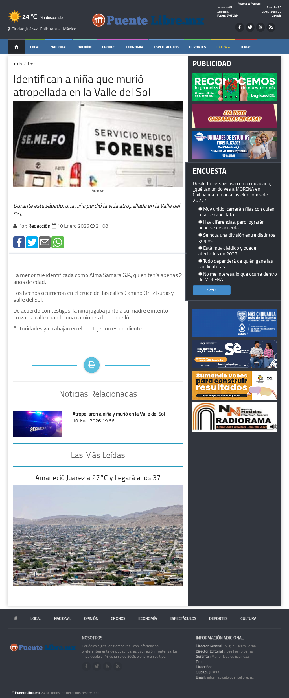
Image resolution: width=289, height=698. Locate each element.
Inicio (17, 63)
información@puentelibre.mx (225, 677)
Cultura (248, 618)
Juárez (207, 672)
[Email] (45, 241)
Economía (134, 46)
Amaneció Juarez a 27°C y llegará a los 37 (98, 477)
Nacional (59, 46)
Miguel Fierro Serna (226, 645)
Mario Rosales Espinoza (222, 656)
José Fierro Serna (224, 651)
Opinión (85, 46)
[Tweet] (32, 241)
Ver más (276, 15)
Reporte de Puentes (249, 3)
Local (35, 46)
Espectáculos (166, 46)
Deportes (197, 46)
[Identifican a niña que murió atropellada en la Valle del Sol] (19, 241)
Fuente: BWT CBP (227, 15)
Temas (245, 46)
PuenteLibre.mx (28, 692)
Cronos (108, 46)
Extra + (223, 46)
